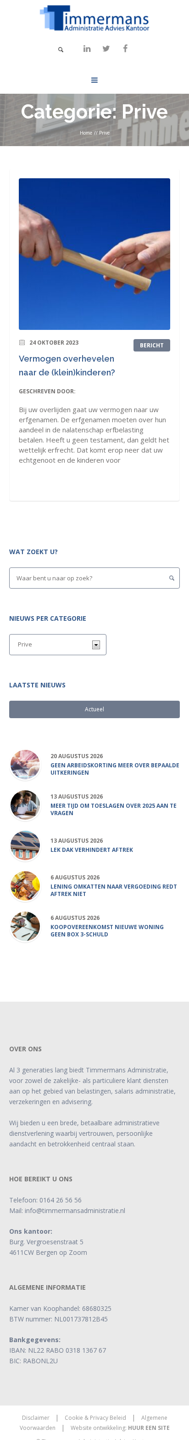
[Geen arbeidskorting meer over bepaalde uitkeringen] (25, 764)
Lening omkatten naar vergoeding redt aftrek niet (113, 890)
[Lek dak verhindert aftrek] (25, 845)
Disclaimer (36, 1418)
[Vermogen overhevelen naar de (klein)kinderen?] (94, 254)
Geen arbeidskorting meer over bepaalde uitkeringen (114, 769)
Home (86, 133)
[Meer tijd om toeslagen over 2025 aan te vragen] (25, 804)
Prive (104, 133)
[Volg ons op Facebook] (125, 49)
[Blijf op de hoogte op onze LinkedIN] (87, 49)
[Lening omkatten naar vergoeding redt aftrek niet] (25, 885)
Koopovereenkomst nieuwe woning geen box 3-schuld (107, 931)
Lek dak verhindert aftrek (91, 850)
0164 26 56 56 (60, 1200)
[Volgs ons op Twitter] (106, 49)
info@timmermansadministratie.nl (75, 1210)
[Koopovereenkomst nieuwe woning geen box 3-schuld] (25, 926)
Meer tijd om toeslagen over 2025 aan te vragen (113, 809)
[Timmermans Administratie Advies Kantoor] (94, 18)
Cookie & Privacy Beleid (95, 1418)
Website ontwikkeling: (120, 1428)
